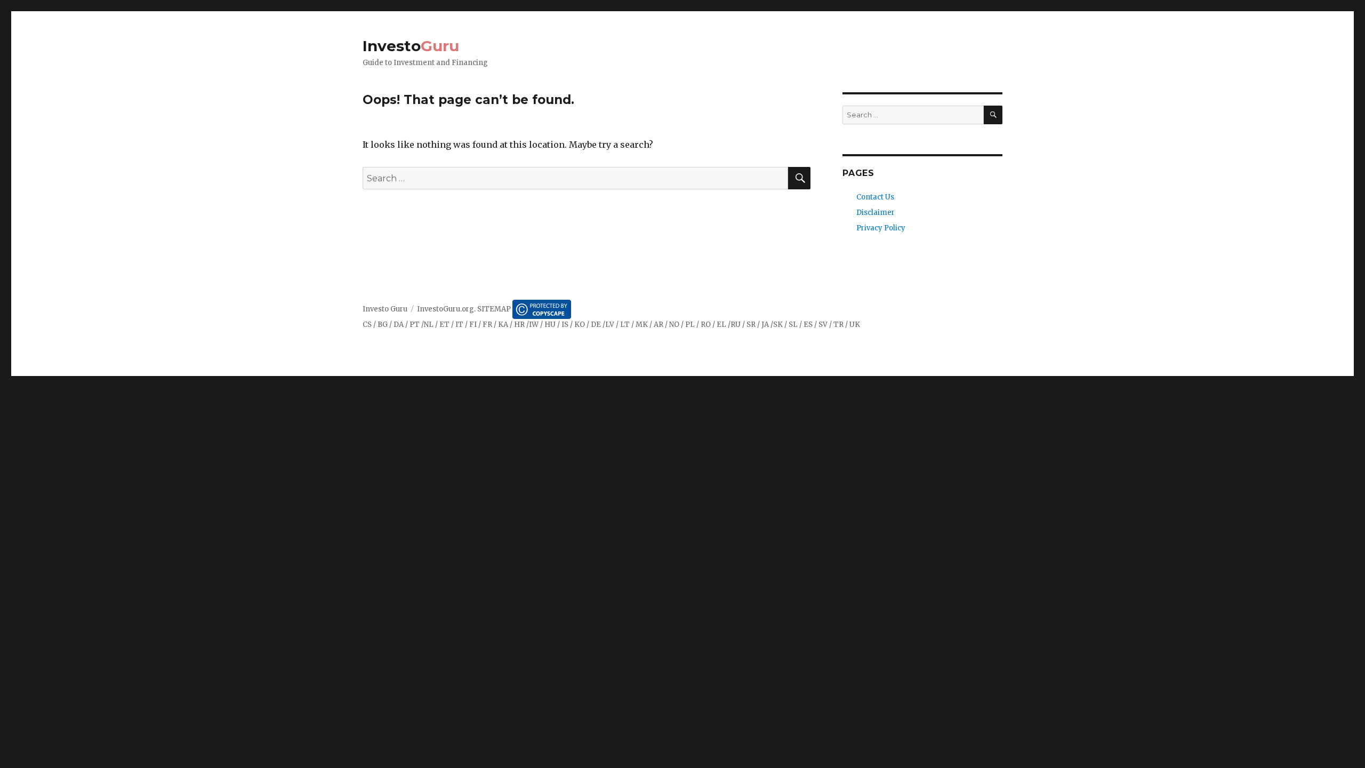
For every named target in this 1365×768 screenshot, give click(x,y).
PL (690, 324)
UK (854, 324)
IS (564, 324)
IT (459, 324)
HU (550, 324)
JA (765, 324)
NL (428, 324)
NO (674, 324)
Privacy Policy (880, 228)
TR (838, 324)
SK (778, 324)
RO (706, 324)
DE (596, 324)
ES (808, 324)
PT (415, 324)
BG (383, 324)
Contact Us (875, 197)
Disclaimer (875, 212)
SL (793, 324)
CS (367, 324)
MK (642, 324)
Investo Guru (385, 309)
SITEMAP (494, 309)
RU (735, 324)
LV (609, 324)
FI (473, 324)
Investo (411, 46)
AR (658, 324)
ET (444, 324)
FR (487, 324)
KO (579, 324)
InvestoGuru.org (445, 309)
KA (503, 324)
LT (625, 324)
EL (721, 324)
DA (399, 324)
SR (751, 324)
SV (823, 324)
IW (534, 324)
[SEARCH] (993, 115)
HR (519, 324)
